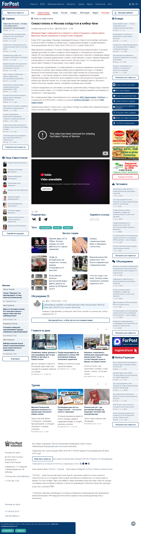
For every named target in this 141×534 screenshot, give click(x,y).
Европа (104, 402)
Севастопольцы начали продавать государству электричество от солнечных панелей (123, 213)
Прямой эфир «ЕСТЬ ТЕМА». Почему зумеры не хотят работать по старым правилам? (58, 243)
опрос (78, 402)
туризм (52, 402)
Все (32, 13)
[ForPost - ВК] (83, 463)
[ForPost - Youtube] (86, 463)
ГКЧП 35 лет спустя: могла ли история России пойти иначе (123, 406)
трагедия (51, 347)
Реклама (105, 13)
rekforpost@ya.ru (12, 516)
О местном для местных (126, 96)
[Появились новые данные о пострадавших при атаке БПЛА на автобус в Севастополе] (44, 335)
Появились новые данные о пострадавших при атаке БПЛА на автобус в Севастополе (44, 355)
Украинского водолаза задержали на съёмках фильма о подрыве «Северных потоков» (125, 47)
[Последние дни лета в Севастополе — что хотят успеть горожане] (70, 390)
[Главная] (10, 3)
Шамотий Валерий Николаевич (14, 177)
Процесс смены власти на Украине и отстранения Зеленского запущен (122, 68)
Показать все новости (15, 147)
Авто (110, 4)
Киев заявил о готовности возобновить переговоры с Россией (123, 36)
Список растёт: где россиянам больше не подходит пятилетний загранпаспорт (94, 410)
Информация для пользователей (58, 446)
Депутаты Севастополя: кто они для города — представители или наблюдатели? (14, 312)
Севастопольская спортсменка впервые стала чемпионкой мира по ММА (15, 127)
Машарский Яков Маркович (18, 190)
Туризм (81, 4)
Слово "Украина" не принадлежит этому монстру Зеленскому (12, 295)
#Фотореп (84, 13)
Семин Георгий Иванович (17, 163)
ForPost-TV (86, 459)
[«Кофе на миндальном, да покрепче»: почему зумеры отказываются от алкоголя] (39, 257)
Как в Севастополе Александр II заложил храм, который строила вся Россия (124, 364)
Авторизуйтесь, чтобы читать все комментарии (70, 320)
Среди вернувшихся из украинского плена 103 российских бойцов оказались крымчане (68, 355)
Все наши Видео (123, 91)
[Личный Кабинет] (130, 4)
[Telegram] (45, 219)
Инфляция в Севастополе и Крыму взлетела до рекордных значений (124, 191)
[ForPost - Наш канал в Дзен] (90, 463)
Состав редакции (105, 459)
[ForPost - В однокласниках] (89, 463)
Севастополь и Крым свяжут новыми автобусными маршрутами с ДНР (13, 87)
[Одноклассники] (39, 219)
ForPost (101, 97)
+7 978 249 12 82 (12, 481)
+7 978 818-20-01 (12, 511)
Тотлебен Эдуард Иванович (14, 211)
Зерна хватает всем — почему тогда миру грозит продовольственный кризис (15, 26)
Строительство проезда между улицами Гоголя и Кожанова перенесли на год (14, 36)
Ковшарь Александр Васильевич (15, 171)
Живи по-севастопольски (126, 118)
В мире (73, 13)
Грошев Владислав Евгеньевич (15, 205)
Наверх (134, 523)
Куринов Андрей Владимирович (14, 198)
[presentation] (98, 328)
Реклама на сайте (12, 452)
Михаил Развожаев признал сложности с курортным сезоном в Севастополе (41, 410)
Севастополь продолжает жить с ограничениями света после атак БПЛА (15, 47)
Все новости (58, 459)
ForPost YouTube (81, 100)
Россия (64, 13)
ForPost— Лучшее (56, 469)
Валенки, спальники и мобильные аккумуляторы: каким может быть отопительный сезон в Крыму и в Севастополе (96, 357)
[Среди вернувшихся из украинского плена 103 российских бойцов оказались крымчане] (70, 335)
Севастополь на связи (125, 85)
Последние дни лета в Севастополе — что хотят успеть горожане (70, 409)
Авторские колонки (73, 459)
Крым (55, 13)
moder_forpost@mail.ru (20, 476)
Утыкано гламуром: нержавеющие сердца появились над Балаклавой (15, 329)
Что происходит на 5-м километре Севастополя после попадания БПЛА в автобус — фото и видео (125, 238)
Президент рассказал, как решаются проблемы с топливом (15, 56)
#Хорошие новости (56, 4)
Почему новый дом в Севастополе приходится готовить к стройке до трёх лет (14, 116)
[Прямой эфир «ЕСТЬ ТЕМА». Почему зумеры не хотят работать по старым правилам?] (39, 238)
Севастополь (44, 13)
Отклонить (8, 531)
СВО (79, 347)
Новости (33, 4)
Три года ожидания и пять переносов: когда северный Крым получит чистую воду (125, 202)
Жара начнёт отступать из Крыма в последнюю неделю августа (15, 107)
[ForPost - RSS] (80, 463)
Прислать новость (15, 13)
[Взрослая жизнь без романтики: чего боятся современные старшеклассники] (79, 257)
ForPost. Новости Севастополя (99, 469)
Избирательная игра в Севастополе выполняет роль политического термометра (14, 346)
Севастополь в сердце (125, 101)
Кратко (94, 459)
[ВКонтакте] (34, 219)
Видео (95, 13)
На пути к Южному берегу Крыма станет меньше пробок (124, 247)
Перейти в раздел (15, 233)
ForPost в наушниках (126, 123)
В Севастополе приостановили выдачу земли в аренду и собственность (14, 97)
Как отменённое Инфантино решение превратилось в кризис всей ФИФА (125, 57)
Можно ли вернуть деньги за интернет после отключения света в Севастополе (123, 415)
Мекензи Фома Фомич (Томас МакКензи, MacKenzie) (16, 219)
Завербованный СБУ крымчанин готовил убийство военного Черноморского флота (15, 66)
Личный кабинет (125, 13)
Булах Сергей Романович (17, 226)
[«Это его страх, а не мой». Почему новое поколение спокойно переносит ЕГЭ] (79, 275)
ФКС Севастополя (88, 97)
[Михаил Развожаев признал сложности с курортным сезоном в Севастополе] (44, 390)
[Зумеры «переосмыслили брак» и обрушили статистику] (79, 238)
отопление (102, 347)
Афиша (90, 4)
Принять (20, 531)
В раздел (15, 359)
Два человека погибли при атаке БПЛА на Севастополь (125, 303)
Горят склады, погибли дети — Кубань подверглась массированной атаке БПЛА (14, 76)
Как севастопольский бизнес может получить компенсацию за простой (125, 396)
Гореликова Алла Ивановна (14, 184)
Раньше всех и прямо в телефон (125, 107)
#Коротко (71, 4)
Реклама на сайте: (12, 504)
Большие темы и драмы (126, 113)
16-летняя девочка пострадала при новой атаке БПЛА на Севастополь (14, 138)
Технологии (100, 4)
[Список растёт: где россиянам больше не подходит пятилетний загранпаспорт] (97, 390)
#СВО (42, 4)
